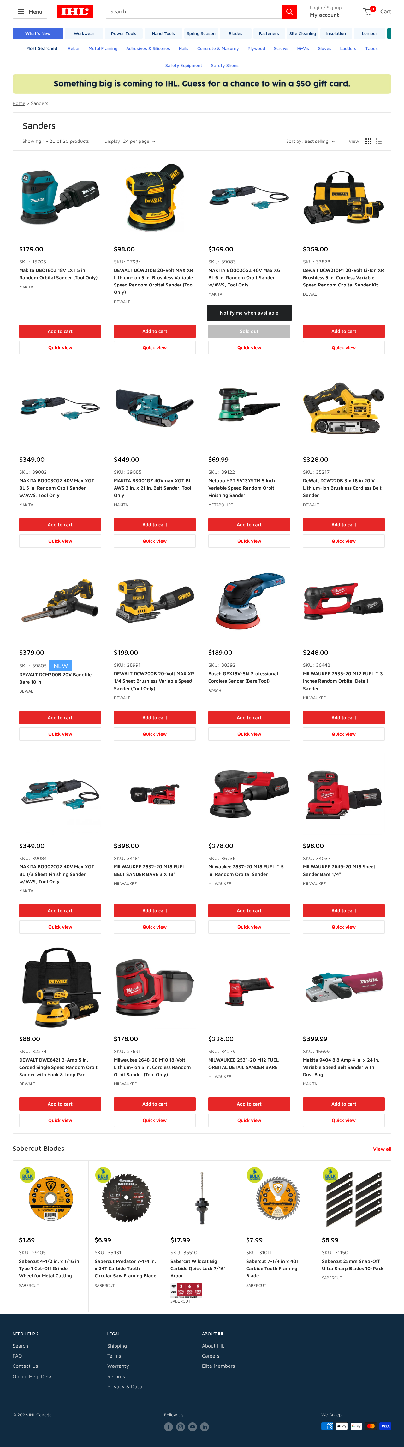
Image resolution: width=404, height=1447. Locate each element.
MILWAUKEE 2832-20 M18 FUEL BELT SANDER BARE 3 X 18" (149, 870)
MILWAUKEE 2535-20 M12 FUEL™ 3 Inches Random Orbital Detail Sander (343, 681)
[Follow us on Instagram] (180, 1427)
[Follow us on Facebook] (168, 1427)
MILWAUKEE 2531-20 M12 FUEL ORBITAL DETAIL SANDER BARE (243, 1063)
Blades (235, 33)
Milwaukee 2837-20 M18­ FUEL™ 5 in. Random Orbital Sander (246, 870)
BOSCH (214, 690)
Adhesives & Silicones (148, 48)
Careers (210, 1356)
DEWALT (122, 301)
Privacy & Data (124, 1386)
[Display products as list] (379, 141)
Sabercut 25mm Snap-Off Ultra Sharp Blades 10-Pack (352, 1264)
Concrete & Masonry (218, 48)
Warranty (118, 1366)
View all (383, 1149)
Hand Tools (163, 33)
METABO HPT (220, 504)
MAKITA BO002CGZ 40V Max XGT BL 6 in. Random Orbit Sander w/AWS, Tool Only (245, 278)
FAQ (17, 1356)
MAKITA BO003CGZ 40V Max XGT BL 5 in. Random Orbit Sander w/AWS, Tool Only (56, 488)
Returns (116, 1376)
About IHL (213, 1345)
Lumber (369, 33)
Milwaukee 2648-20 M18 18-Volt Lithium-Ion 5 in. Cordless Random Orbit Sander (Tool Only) (152, 1067)
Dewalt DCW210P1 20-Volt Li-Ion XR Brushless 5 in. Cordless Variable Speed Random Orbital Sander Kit (343, 278)
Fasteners (269, 33)
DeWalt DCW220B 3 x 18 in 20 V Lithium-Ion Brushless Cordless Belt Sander (342, 488)
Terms (114, 1356)
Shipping (117, 1345)
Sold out (249, 331)
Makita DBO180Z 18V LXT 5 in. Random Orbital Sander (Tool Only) (58, 274)
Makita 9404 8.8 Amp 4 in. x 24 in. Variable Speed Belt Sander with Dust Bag (341, 1067)
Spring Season (201, 33)
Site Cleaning (302, 33)
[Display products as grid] (368, 141)
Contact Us (25, 1366)
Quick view (60, 347)
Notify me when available (249, 313)
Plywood (256, 48)
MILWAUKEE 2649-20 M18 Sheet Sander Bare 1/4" (339, 870)
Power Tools (123, 33)
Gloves (324, 48)
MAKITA (26, 286)
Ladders (348, 48)
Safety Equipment (183, 65)
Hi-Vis (303, 48)
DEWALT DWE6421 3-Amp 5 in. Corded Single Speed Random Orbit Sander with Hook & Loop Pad (58, 1067)
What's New (37, 33)
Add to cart (60, 331)
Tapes (371, 48)
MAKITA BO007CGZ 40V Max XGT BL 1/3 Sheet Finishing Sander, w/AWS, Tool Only (56, 874)
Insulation (336, 33)
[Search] (289, 12)
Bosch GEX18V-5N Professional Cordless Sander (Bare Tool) (243, 677)
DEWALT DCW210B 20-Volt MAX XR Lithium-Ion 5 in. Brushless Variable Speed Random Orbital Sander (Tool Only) (154, 281)
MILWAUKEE (314, 697)
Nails (183, 48)
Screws (281, 48)
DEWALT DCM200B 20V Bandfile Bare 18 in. (55, 678)
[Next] (391, 1236)
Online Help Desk (32, 1376)
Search (20, 1345)
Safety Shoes (225, 65)
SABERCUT (29, 1284)
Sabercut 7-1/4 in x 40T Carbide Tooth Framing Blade (272, 1268)
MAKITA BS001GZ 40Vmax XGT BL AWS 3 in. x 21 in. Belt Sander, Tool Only (152, 488)
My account (324, 15)
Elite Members (218, 1366)
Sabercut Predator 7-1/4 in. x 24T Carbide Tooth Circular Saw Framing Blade (125, 1268)
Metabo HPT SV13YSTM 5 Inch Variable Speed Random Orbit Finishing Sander (241, 488)
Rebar (74, 48)
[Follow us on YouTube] (192, 1427)
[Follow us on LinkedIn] (204, 1427)
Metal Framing (103, 48)
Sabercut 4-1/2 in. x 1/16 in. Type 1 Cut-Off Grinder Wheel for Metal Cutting (49, 1268)
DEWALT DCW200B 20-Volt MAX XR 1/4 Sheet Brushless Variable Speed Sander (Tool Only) (154, 681)
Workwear (84, 33)
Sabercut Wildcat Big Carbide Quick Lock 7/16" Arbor (198, 1268)
